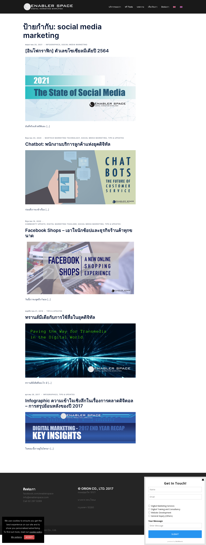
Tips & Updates (116, 138)
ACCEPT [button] (29, 537)
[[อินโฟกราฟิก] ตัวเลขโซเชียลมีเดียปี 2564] (80, 88)
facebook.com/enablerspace (38, 493)
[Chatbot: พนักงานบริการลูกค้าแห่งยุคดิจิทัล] (80, 177)
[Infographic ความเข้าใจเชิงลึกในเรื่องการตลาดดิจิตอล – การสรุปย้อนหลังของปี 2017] (80, 427)
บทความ (140, 7)
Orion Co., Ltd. (48, 530)
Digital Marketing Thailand (62, 224)
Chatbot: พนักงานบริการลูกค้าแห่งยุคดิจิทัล (67, 144)
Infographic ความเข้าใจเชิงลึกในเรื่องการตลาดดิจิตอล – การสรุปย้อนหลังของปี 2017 (79, 403)
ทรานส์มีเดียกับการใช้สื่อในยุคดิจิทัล (60, 317)
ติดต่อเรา (165, 7)
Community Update (35, 224)
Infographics (53, 45)
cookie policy (35, 532)
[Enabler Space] (48, 6)
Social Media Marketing (74, 45)
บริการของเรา (115, 7)
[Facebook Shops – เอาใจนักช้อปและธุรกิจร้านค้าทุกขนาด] (80, 267)
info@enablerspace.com (36, 497)
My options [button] (16, 537)
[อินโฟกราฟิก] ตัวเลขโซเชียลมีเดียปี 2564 (67, 50)
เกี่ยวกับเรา (152, 7)
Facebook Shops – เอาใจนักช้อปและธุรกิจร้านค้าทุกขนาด (78, 233)
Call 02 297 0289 (32, 501)
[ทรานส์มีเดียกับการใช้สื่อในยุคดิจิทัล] (80, 350)
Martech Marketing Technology (62, 138)
